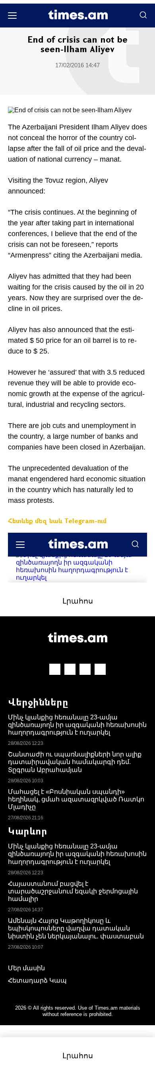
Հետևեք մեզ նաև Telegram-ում (57, 520)
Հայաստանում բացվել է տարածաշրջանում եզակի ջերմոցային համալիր (73, 891)
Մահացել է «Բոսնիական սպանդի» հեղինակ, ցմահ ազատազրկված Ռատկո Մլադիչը (76, 799)
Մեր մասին (26, 968)
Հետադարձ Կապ (37, 980)
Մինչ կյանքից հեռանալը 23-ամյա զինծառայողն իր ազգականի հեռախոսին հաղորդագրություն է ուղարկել (77, 725)
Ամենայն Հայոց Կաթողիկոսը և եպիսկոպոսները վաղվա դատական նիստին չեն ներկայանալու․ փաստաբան (76, 928)
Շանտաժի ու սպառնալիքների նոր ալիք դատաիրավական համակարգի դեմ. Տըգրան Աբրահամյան (74, 762)
